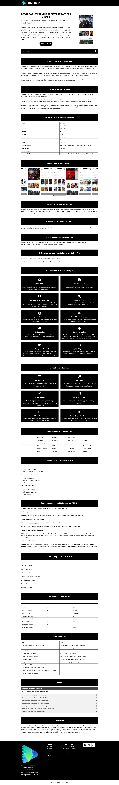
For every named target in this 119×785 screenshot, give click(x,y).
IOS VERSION (81, 3)
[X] (89, 745)
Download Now (43, 228)
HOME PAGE (66, 3)
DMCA (69, 751)
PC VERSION (74, 3)
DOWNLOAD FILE (46, 44)
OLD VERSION (89, 3)
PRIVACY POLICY (69, 746)
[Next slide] (97, 181)
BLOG (95, 3)
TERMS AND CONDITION (69, 748)
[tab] (53, 195)
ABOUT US (69, 753)
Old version (66, 80)
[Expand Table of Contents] (96, 51)
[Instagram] (93, 745)
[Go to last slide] (22, 181)
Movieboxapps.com (34, 523)
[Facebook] (85, 745)
